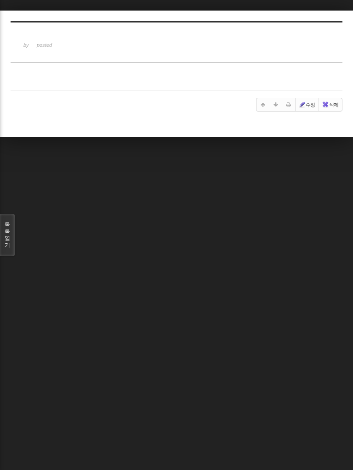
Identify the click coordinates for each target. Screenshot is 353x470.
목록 (7, 234)
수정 (310, 104)
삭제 (333, 104)
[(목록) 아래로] (275, 104)
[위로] (262, 104)
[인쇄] (288, 104)
